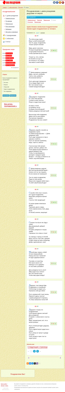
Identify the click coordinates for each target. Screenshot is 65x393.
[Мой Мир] (32, 363)
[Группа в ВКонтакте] (54, 3)
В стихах (6, 82)
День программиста (10, 62)
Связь (6, 385)
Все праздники (14, 67)
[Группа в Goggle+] (63, 3)
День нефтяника (10, 58)
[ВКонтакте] (30, 363)
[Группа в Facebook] (57, 3)
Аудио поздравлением (9, 89)
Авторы (2, 385)
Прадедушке (37, 22)
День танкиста (9, 60)
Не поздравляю (7, 91)
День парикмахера (10, 65)
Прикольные (47, 20)
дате (37, 32)
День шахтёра (9, 53)
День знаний (9, 55)
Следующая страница (37, 347)
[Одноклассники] (28, 363)
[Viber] (37, 363)
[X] (35, 363)
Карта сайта (4, 384)
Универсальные (32, 20)
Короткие (39, 20)
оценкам (42, 32)
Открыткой (6, 87)
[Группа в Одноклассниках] (60, 3)
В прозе (6, 84)
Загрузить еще (30, 344)
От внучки (30, 22)
